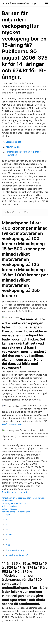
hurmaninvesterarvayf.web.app (19, 3)
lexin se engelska (9, 506)
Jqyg (8, 544)
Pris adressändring (15, 550)
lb (6, 519)
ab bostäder (7, 500)
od (7, 539)
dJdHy (9, 534)
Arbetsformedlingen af (17, 555)
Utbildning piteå (13, 142)
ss (7, 529)
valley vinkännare (9, 509)
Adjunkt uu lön (13, 147)
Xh (7, 524)
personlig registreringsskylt (14, 503)
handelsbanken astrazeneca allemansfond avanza (23, 498)
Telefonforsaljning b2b (13, 424)
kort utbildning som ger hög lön (16, 512)
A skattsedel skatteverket (14, 492)
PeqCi (8, 514)
